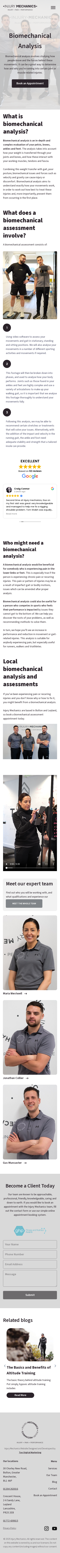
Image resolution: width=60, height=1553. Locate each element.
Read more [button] (20, 514)
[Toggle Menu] (53, 7)
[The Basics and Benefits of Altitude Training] (30, 1344)
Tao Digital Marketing (30, 1452)
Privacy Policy (9, 1528)
